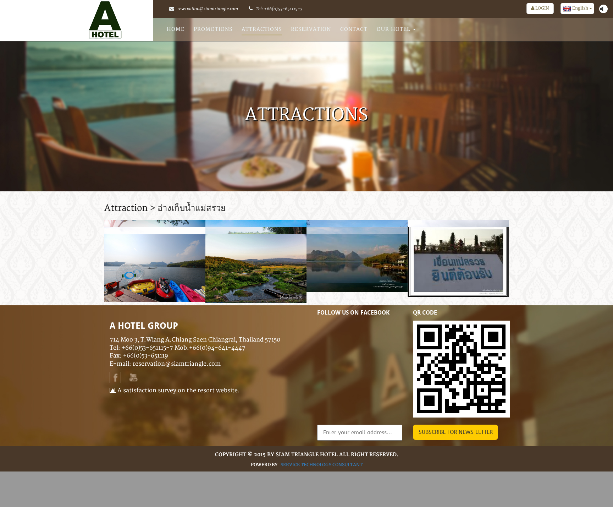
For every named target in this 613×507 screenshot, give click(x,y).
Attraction (126, 208)
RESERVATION (311, 29)
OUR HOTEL (394, 29)
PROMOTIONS (213, 29)
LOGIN (541, 8)
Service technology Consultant (322, 465)
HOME (175, 29)
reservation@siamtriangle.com (207, 8)
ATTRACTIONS (262, 29)
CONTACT (354, 29)
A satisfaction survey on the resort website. (178, 390)
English (580, 8)
